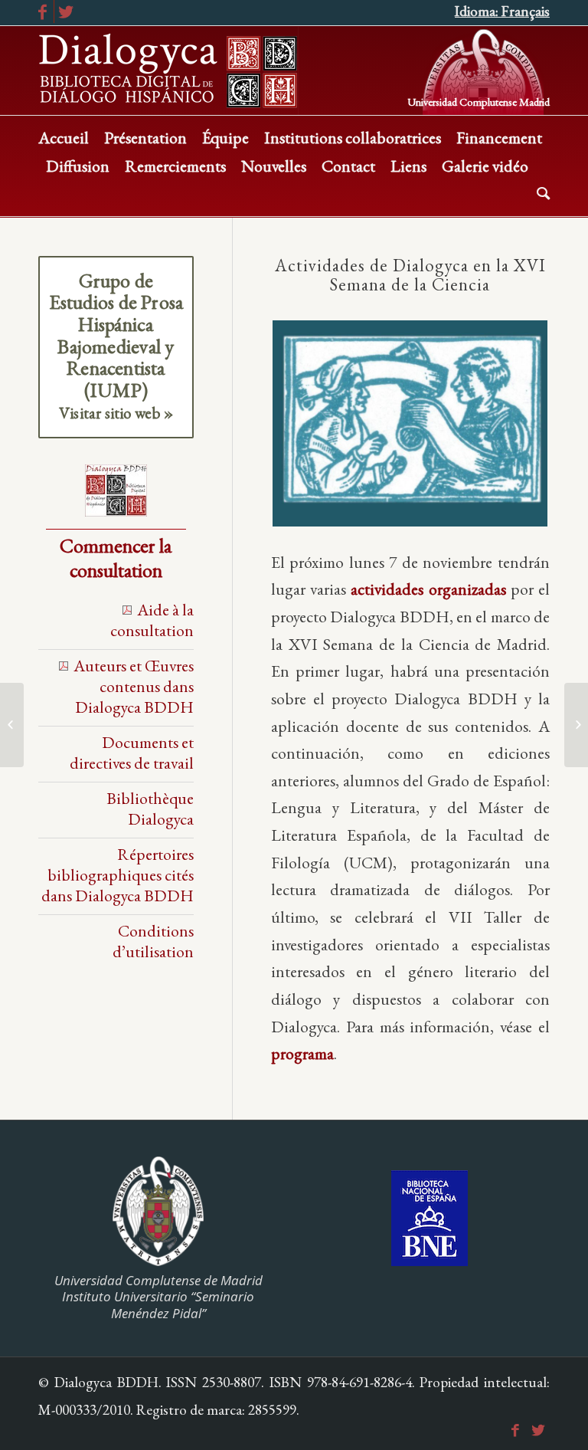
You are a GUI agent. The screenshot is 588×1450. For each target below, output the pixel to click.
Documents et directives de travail (132, 752)
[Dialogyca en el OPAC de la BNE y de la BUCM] (576, 725)
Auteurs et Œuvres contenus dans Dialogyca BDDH (134, 685)
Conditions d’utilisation (153, 941)
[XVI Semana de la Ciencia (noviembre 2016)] (12, 725)
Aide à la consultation (152, 620)
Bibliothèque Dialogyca (150, 808)
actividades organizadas (428, 588)
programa (302, 1053)
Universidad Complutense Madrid (478, 100)
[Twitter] (65, 11)
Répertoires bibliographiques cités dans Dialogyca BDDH (117, 874)
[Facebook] (42, 11)
